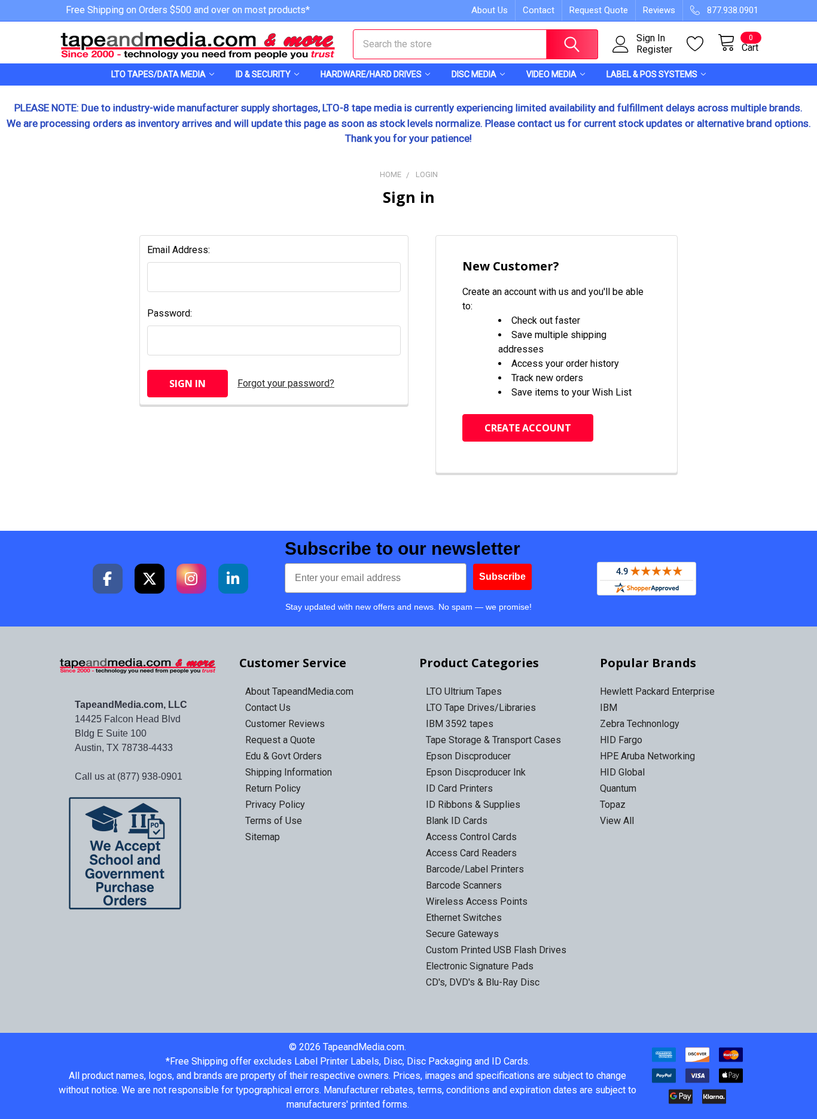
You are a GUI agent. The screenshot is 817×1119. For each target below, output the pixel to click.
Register (654, 49)
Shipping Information (288, 772)
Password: (169, 313)
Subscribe (502, 576)
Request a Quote (280, 740)
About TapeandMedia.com (299, 691)
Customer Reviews (285, 723)
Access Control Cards (471, 837)
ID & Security (263, 74)
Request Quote (598, 10)
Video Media (551, 74)
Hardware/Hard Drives (371, 74)
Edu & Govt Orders (283, 756)
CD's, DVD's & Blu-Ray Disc (482, 982)
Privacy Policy (275, 804)
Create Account (527, 427)
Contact (538, 10)
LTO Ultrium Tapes (464, 691)
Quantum (618, 788)
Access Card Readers (471, 853)
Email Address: (178, 250)
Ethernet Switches (464, 917)
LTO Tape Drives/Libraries (481, 707)
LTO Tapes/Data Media (158, 74)
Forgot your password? (285, 383)
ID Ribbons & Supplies (473, 804)
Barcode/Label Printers (475, 869)
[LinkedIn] (233, 579)
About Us (489, 10)
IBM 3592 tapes (459, 723)
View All (617, 820)
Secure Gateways (462, 933)
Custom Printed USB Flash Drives (496, 950)
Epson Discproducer (468, 756)
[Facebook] (108, 579)
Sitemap (262, 837)
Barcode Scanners (464, 885)
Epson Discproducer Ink (476, 772)
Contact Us (268, 707)
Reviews (659, 10)
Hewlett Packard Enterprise (657, 691)
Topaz (613, 804)
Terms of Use (273, 820)
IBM (608, 707)
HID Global (622, 772)
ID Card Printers (459, 788)
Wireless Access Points (477, 901)
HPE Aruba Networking (647, 756)
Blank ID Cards (456, 820)
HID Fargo (621, 740)
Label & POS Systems (651, 74)
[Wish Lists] (702, 44)
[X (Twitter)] (149, 579)
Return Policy (273, 788)
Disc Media (474, 74)
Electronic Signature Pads (480, 966)
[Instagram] (191, 579)
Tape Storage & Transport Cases (493, 740)
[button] (138, 853)
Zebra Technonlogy (639, 723)
